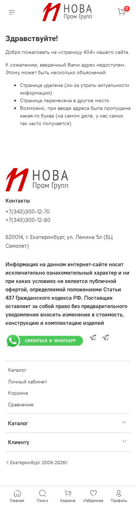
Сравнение (21, 404)
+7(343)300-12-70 (27, 211)
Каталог (17, 370)
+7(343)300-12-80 (27, 219)
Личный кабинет (27, 381)
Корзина (18, 393)
